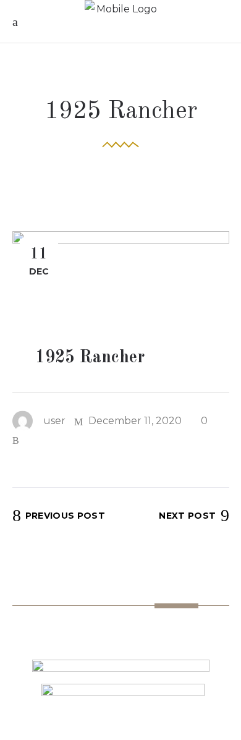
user (54, 421)
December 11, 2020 (134, 421)
